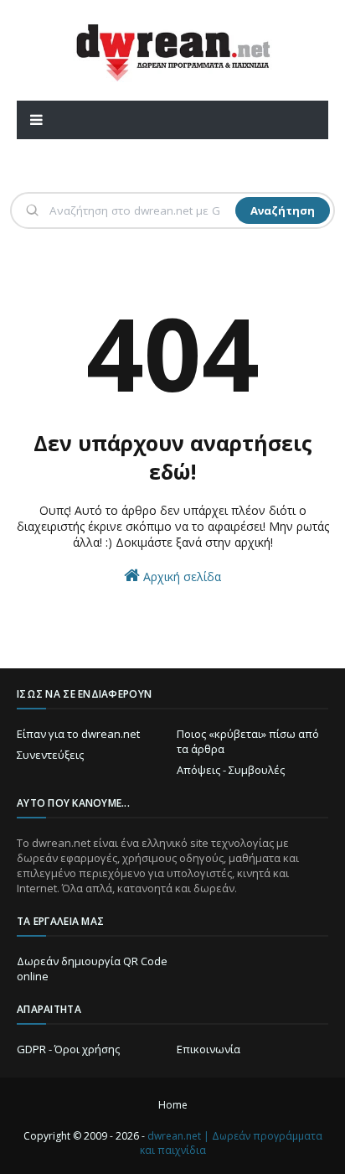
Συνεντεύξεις (50, 754)
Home (173, 1105)
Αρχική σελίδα (180, 576)
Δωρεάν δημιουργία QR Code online (92, 968)
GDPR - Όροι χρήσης (68, 1049)
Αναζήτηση (282, 210)
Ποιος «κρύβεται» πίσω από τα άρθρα (248, 741)
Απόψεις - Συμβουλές (231, 769)
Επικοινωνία (208, 1049)
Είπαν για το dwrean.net (78, 733)
